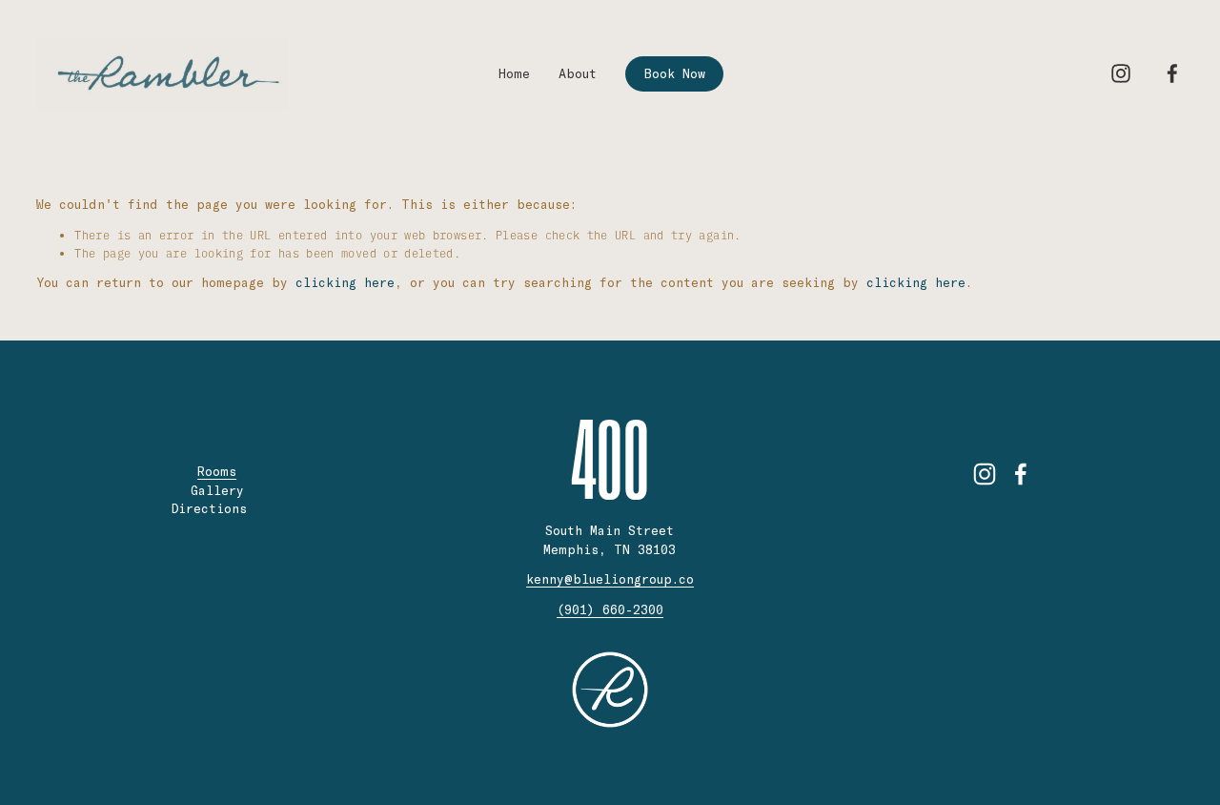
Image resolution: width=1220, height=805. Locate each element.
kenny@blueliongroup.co (610, 579)
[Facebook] (1172, 73)
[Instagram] (1120, 73)
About (578, 73)
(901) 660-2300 (610, 609)
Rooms (216, 471)
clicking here (345, 282)
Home (514, 73)
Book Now (674, 73)
